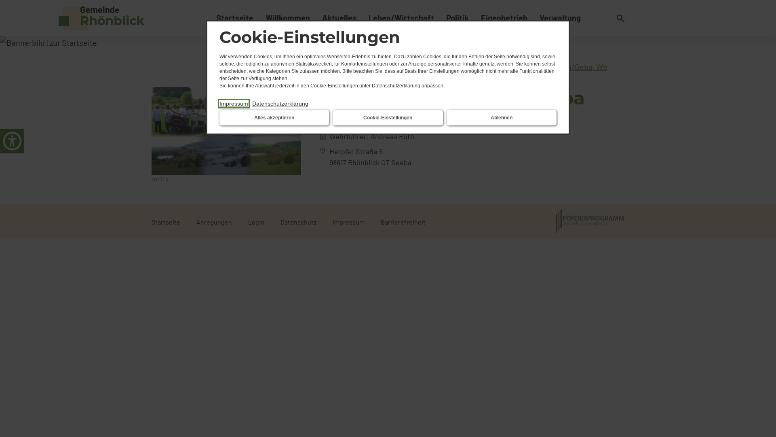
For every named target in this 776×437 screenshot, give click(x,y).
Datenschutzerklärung (280, 103)
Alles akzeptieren (274, 118)
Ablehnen (501, 118)
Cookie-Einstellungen (387, 118)
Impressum (233, 103)
